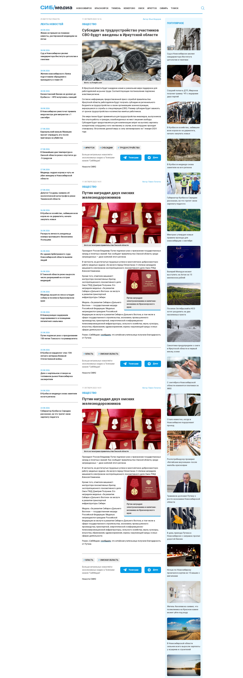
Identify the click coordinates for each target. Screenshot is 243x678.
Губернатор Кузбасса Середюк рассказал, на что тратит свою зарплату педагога (182, 201)
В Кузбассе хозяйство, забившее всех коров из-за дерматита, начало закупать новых (183, 130)
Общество (89, 24)
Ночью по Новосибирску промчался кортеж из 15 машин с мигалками (183, 573)
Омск (141, 8)
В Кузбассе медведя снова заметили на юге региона (180, 166)
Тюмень (116, 8)
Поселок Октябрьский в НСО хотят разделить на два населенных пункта (181, 311)
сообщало (106, 335)
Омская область (109, 354)
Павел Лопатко (154, 182)
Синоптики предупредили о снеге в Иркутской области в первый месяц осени (183, 348)
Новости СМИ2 (89, 167)
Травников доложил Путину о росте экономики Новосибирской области (183, 499)
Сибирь (164, 8)
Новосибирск (84, 8)
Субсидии (107, 148)
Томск (174, 8)
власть (89, 354)
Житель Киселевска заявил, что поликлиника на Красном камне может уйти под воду (182, 609)
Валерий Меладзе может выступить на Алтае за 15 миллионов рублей (179, 274)
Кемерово (129, 8)
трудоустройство (129, 148)
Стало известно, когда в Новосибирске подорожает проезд (180, 422)
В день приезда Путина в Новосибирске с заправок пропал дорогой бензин (183, 536)
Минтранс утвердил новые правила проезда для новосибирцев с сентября (180, 237)
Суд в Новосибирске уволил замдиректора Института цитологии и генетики (181, 57)
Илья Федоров (155, 19)
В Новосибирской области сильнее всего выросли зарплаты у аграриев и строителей (183, 646)
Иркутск (152, 8)
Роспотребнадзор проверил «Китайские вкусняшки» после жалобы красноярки (182, 462)
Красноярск (101, 8)
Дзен (155, 157)
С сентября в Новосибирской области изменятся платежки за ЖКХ (183, 385)
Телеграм (133, 157)
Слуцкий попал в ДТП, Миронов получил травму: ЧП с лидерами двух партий (182, 93)
